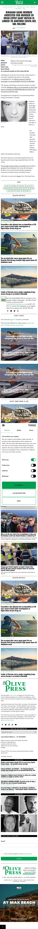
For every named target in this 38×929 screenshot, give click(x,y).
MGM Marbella (26, 191)
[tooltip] (7, 311)
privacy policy (27, 854)
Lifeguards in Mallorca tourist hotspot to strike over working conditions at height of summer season (18, 775)
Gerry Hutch (18, 188)
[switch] (33, 465)
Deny (19, 501)
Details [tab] (19, 430)
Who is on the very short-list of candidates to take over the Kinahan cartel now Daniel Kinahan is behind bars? (18, 535)
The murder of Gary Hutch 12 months (13, 166)
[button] (35, 732)
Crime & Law (21, 7)
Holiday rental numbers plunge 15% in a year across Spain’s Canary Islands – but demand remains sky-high (18, 763)
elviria (7, 186)
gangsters (21, 186)
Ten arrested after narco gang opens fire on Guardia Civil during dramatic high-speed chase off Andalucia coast (19, 260)
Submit (19, 859)
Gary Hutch (30, 186)
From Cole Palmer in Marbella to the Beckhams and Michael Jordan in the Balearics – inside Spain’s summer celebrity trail (18, 788)
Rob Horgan (21, 28)
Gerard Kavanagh (8, 188)
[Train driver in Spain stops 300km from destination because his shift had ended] (19, 352)
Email (3, 841)
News (19, 176)
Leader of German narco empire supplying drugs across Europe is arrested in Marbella (18, 293)
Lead (27, 7)
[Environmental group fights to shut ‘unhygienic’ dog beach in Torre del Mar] (19, 336)
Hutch (25, 188)
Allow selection (19, 493)
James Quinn (11, 191)
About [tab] (31, 430)
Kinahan (18, 191)
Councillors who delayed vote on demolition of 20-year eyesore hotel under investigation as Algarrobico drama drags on (18, 226)
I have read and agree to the (18, 854)
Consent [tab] (6, 430)
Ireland (32, 188)
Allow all (19, 485)
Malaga (32, 7)
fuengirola (14, 186)
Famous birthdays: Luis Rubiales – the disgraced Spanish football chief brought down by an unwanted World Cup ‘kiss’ (18, 769)
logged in (13, 319)
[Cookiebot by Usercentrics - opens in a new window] (28, 425)
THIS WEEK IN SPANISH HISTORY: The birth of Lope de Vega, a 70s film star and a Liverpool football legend (18, 782)
